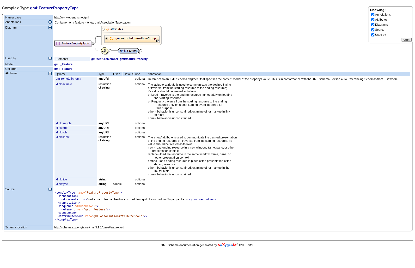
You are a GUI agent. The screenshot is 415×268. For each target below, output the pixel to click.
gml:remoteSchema (68, 78)
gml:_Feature (63, 64)
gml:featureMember (104, 59)
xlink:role (61, 132)
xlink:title (61, 179)
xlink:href (61, 128)
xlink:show (62, 137)
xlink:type (62, 184)
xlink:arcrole (64, 123)
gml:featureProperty (134, 59)
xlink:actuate (64, 84)
